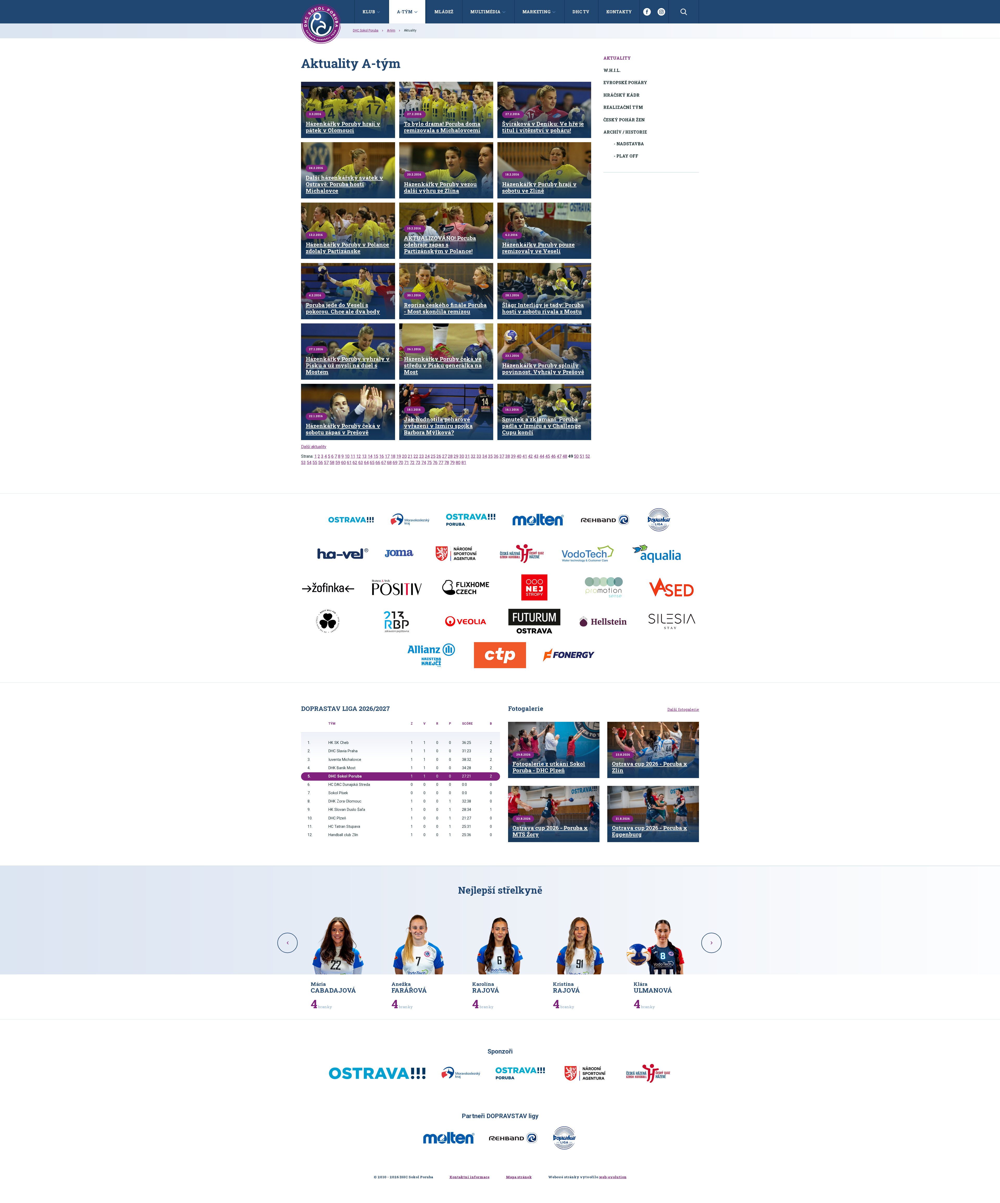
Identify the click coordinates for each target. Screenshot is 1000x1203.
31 (467, 456)
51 (582, 456)
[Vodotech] (588, 554)
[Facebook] (647, 11)
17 (387, 456)
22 (416, 456)
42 (530, 456)
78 (446, 462)
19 (398, 456)
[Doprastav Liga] (659, 520)
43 (536, 456)
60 (343, 462)
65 (372, 462)
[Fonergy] (569, 655)
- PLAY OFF (626, 156)
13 (364, 456)
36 (496, 456)
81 (463, 462)
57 (326, 462)
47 (559, 456)
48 (564, 456)
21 (410, 456)
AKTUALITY (617, 58)
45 (547, 456)
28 (450, 456)
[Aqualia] (656, 554)
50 (576, 456)
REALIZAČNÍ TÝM (623, 107)
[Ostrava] (351, 520)
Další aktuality (313, 446)
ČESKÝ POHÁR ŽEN (624, 119)
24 (427, 456)
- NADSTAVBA (629, 143)
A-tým (391, 30)
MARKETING (536, 11)
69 (395, 462)
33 (479, 456)
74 (423, 462)
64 (366, 462)
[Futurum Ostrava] (534, 621)
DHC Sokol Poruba (365, 30)
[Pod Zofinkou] (328, 587)
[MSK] (409, 519)
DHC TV (580, 11)
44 (542, 456)
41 (524, 456)
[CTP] (500, 655)
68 (389, 462)
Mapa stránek (519, 1177)
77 (441, 462)
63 (360, 462)
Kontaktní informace (469, 1177)
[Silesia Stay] (672, 621)
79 (452, 462)
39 (513, 456)
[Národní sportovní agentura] (456, 554)
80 (458, 462)
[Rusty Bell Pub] (328, 621)
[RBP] (397, 621)
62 (355, 462)
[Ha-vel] (342, 553)
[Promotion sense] (603, 587)
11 (353, 456)
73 (418, 462)
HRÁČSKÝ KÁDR (621, 95)
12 (358, 456)
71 (406, 462)
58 (332, 462)
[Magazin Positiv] (397, 587)
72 (412, 462)
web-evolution (613, 1177)
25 (433, 456)
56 (320, 462)
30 (461, 456)
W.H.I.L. (612, 70)
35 (490, 456)
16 (381, 456)
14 (370, 456)
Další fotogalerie (683, 709)
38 (507, 456)
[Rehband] (605, 520)
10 (347, 456)
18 (393, 456)
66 (378, 462)
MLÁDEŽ (443, 11)
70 (400, 462)
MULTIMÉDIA (485, 11)
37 (501, 456)
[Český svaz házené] (522, 554)
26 (438, 456)
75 (429, 462)
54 (309, 462)
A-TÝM (405, 11)
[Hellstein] (603, 621)
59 (337, 462)
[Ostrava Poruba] (470, 520)
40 (519, 456)
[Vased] (672, 587)
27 (444, 456)
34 (484, 456)
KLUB (368, 11)
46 (553, 456)
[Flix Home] (466, 587)
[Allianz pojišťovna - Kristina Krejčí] (431, 655)
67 (383, 462)
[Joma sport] (399, 553)
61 (349, 462)
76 (435, 462)
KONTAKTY (619, 11)
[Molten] (538, 519)
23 (421, 456)
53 (303, 462)
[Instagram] (661, 11)
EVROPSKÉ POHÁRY (625, 82)
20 (404, 456)
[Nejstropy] (534, 587)
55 (314, 462)
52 (587, 456)
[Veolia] (466, 621)
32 (473, 456)
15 (375, 456)
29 (456, 456)
